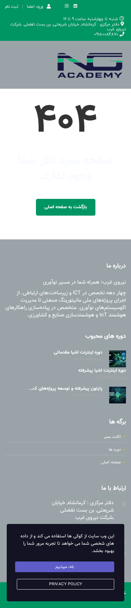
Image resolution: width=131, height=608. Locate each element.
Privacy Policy (65, 584)
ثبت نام (11, 7)
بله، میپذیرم (64, 567)
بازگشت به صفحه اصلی (65, 207)
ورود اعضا (35, 6)
